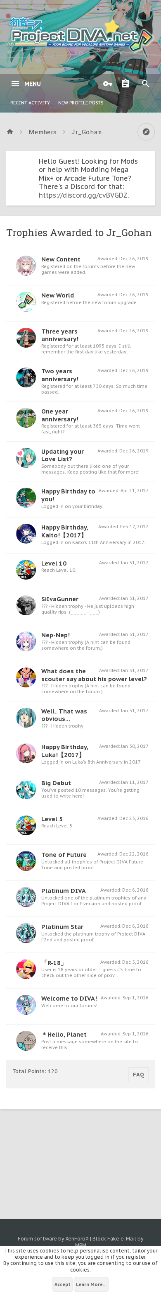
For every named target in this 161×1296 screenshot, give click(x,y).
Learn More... (91, 1284)
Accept (62, 1284)
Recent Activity (30, 103)
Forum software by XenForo (53, 1239)
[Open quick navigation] (146, 131)
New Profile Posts (80, 103)
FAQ (138, 1074)
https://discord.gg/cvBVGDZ (83, 195)
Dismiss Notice (149, 159)
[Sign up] (127, 83)
